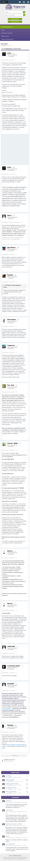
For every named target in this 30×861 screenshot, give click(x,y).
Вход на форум (15, 19)
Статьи (2, 30)
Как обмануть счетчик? (11, 787)
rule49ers (10, 777)
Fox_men (10, 385)
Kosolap (10, 725)
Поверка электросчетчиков (12, 783)
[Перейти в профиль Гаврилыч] (4, 346)
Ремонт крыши (9, 810)
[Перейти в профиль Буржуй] (4, 276)
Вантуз (10, 551)
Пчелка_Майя (12, 443)
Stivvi (9, 215)
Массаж (7, 836)
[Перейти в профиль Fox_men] (4, 386)
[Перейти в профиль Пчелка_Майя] (4, 444)
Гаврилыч (11, 345)
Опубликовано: (8, 60)
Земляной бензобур (10, 844)
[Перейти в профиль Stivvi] (4, 216)
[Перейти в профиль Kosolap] (4, 726)
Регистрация (15, 21)
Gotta (10, 825)
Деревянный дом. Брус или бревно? (14, 824)
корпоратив (8, 776)
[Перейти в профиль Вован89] (4, 685)
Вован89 (10, 683)
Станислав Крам (13, 666)
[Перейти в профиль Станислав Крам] (4, 667)
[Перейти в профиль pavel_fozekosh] (3, 810)
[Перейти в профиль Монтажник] (4, 320)
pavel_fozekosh (12, 811)
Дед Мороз (11, 247)
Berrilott (11, 845)
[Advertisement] (15, 150)
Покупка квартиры (10, 779)
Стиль (10, 855)
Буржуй (10, 275)
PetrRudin (10, 785)
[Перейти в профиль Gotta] (3, 824)
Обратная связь (17, 855)
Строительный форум (6, 27)
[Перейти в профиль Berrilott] (3, 844)
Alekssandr (11, 837)
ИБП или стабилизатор (11, 791)
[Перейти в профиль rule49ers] (3, 776)
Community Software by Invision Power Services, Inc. (15, 858)
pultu (5, 45)
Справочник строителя (6, 33)
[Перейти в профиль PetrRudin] (3, 784)
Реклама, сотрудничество (7, 39)
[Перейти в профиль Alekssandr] (3, 837)
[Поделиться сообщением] (26, 60)
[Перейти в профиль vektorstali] (4, 647)
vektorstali (11, 646)
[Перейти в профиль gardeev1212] (3, 780)
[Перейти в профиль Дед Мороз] (4, 248)
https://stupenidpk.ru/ (7, 708)
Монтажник (11, 319)
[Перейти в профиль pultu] (4, 54)
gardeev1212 (10, 781)
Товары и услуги (5, 36)
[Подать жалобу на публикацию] (15, 60)
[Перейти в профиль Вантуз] (4, 552)
